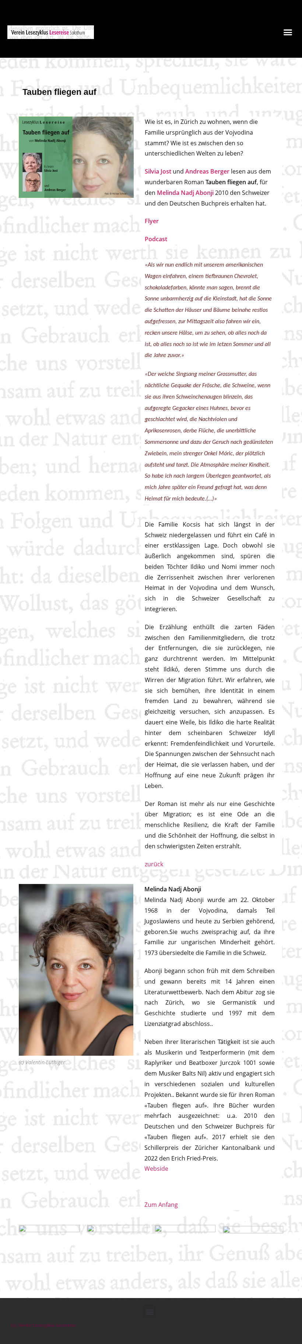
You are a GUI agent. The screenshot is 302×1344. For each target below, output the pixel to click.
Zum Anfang (161, 1205)
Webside (156, 1169)
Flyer (152, 221)
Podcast (156, 239)
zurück (154, 864)
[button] (288, 32)
